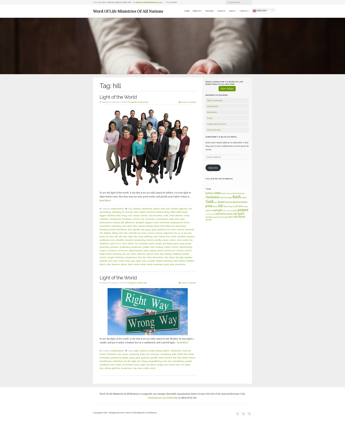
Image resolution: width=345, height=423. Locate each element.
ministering (140, 240)
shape (102, 254)
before (143, 212)
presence (114, 247)
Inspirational (117, 208)
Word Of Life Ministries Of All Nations (128, 11)
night (142, 364)
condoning (134, 354)
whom (124, 264)
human (159, 233)
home (144, 233)
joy (185, 233)
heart (161, 357)
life (116, 236)
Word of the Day (214, 130)
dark (177, 219)
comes (125, 354)
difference (130, 222)
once (124, 243)
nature (172, 240)
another (174, 208)
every (186, 222)
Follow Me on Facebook (219, 179)
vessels (159, 261)
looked (161, 236)
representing (186, 247)
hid (101, 233)
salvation (220, 213)
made (173, 236)
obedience (104, 243)
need (179, 240)
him (126, 233)
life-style (123, 236)
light (130, 236)
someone (141, 254)
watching (167, 261)
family (142, 226)
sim (124, 254)
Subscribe (213, 168)
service (188, 250)
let (107, 236)
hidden (107, 233)
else (147, 354)
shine (109, 254)
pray (182, 243)
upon (138, 261)
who (109, 264)
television (119, 257)
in (179, 233)
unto (133, 261)
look (155, 236)
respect (103, 250)
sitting (108, 368)
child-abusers (176, 215)
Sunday (185, 254)
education (164, 222)
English (261, 11)
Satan (146, 250)
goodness (161, 229)
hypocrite (168, 233)
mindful (120, 240)
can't (130, 215)
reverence (123, 250)
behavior (151, 212)
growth (154, 357)
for (173, 226)
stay (161, 254)
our (136, 243)
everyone (155, 354)
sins (102, 368)
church (136, 219)
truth (121, 261)
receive (175, 247)
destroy (116, 222)
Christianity (115, 219)
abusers (137, 208)
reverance (112, 250)
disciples (140, 222)
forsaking (104, 229)
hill (121, 233)
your (172, 264)
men (112, 240)
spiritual (116, 368)
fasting (149, 226)
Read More (105, 200)
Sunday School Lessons (216, 124)
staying (168, 254)
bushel (165, 350)
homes (151, 233)
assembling (105, 212)
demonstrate (106, 222)
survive (103, 257)
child (165, 215)
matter (189, 361)
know (102, 236)
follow (168, 226)
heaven (180, 229)
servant (180, 250)
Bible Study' (182, 212)
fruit (130, 229)
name (165, 240)
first (162, 226)
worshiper (158, 264)
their (149, 257)
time (230, 216)
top (135, 368)
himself (132, 233)
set (182, 364)
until (127, 261)
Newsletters (212, 112)
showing (117, 254)
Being (167, 212)
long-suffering (145, 236)
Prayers (209, 11)
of (117, 243)
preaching (104, 247)
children (229, 193)
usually (151, 261)
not (190, 240)
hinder (185, 357)
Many (246, 206)
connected (150, 219)
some (133, 254)
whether (190, 261)
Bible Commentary (215, 100)
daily (171, 219)
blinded (111, 215)
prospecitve (136, 247)
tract (110, 261)
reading (159, 247)
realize (167, 247)
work (136, 264)
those (171, 257)
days (182, 219)
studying (176, 254)
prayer (188, 243)
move (136, 364)
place (176, 243)
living (144, 361)
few (185, 354)
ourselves (143, 243)
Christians (127, 219)
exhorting (116, 226)
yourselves (180, 264)
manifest (181, 236)
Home (187, 11)
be (123, 212)
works (143, 264)
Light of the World (118, 97)
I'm (175, 233)
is (182, 233)
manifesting (178, 361)
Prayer (210, 118)
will (235, 216)
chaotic (144, 215)
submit (215, 217)
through (179, 257)
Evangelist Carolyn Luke (138, 102)
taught (111, 257)
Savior (172, 364)
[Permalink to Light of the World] (148, 148)
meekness (104, 240)
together (188, 257)
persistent (168, 243)
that (140, 257)
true (116, 261)
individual (118, 361)
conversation (162, 219)
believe (210, 193)
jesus (209, 206)
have (173, 229)
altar (163, 208)
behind (159, 212)
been (136, 212)
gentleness (116, 357)
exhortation (105, 226)
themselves (158, 257)
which (103, 264)
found (112, 229)
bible (173, 212)
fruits (191, 354)
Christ (186, 215)
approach (183, 208)
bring (124, 215)
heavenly (189, 229)
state (156, 254)
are (190, 208)
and (168, 208)
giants (125, 357)
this (166, 257)
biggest (103, 215)
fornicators (181, 226)
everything (165, 354)
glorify (136, 229)
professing (125, 247)
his (138, 233)
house (192, 357)
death (229, 197)
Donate (221, 11)
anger (136, 350)
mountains (127, 364)
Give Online (227, 88)
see (173, 250)
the (144, 257)
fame (135, 226)
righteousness (135, 250)
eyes (124, 226)
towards (103, 261)
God (142, 229)
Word (130, 264)
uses (144, 261)
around (151, 350)
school (160, 250)
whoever (116, 264)
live (139, 361)
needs (185, 240)
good (154, 229)
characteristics (155, 215)
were (175, 261)
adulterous (147, 208)
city (142, 219)
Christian (104, 219)
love (168, 236)
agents (156, 208)
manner (190, 236)
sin (128, 254)
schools (167, 250)
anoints (143, 350)
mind (208, 210)
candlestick (175, 350)
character (186, 350)
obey (112, 243)
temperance (131, 257)
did (122, 222)
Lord (164, 361)
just (189, 233)
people (159, 243)
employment (176, 222)
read (152, 247)
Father (156, 226)
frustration (105, 357)
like (135, 236)
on (120, 243)
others (131, 243)
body (118, 215)
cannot (136, 215)
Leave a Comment (188, 102)
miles (118, 364)
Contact (244, 11)
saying (153, 250)
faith (129, 226)
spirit (241, 213)
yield (166, 264)
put (166, 364)
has (168, 229)
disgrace (149, 222)
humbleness (106, 361)
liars (111, 236)
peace (152, 243)
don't (156, 222)
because (129, 212)
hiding (115, 233)
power (229, 211)
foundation (121, 229)
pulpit (146, 247)
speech (150, 254)
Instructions (240, 202)
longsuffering (154, 361)
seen (178, 364)
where (182, 261)
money (150, 240)
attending (116, 212)
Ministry (197, 11)
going (148, 229)
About (232, 11)
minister (129, 240)
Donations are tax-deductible (163, 397)
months (158, 240)
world (149, 264)
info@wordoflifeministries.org (149, 2)
